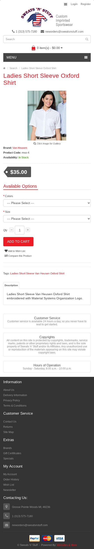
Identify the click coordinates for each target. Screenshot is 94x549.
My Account (10, 474)
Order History (11, 479)
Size (7, 211)
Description (11, 285)
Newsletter (9, 490)
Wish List (8, 484)
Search (13, 68)
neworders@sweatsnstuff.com (64, 31)
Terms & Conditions (14, 405)
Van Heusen (19, 147)
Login (74, 4)
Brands (7, 448)
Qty (5, 230)
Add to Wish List (16, 251)
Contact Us (9, 421)
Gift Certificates (12, 453)
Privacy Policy (11, 400)
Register (86, 4)
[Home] (4, 68)
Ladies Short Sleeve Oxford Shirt (38, 68)
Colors (9, 196)
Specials (8, 458)
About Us (8, 389)
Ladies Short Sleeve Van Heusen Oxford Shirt (37, 273)
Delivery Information (15, 395)
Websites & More (67, 545)
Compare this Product (19, 256)
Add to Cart (18, 241)
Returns (8, 426)
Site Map (8, 432)
